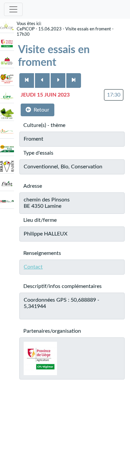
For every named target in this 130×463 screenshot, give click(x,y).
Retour (41, 110)
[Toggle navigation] (13, 9)
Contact (33, 267)
